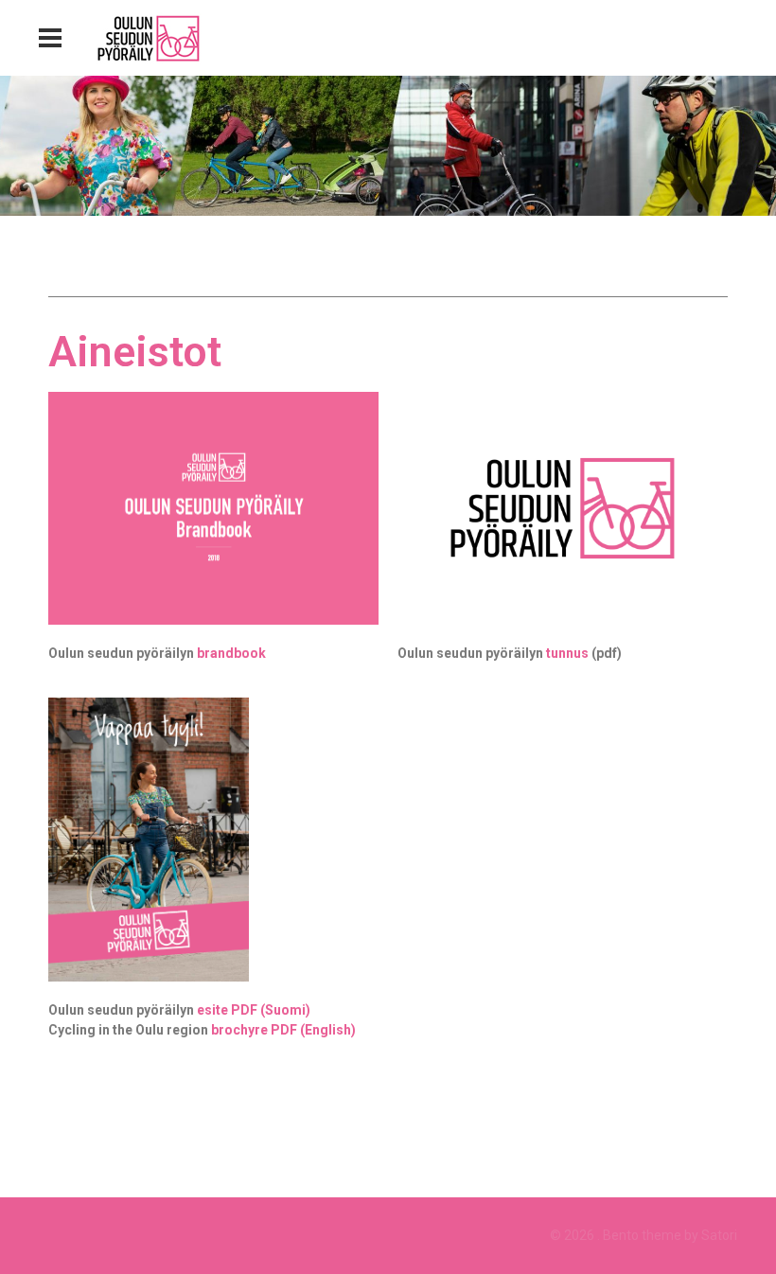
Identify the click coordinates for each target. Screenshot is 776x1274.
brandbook (231, 653)
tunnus (567, 653)
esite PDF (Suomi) (253, 1009)
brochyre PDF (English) (283, 1029)
